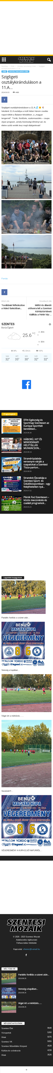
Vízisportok (6, 1033)
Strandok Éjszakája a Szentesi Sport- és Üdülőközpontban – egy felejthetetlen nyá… (37, 482)
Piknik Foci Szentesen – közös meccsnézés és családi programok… (36, 500)
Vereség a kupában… (10, 670)
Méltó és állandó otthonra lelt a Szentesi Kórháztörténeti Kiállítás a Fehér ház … (40, 310)
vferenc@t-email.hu (31, 949)
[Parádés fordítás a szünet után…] (23, 597)
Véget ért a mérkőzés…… (12, 716)
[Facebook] (4, 100)
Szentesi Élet (7, 1028)
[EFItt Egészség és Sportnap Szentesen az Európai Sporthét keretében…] (11, 426)
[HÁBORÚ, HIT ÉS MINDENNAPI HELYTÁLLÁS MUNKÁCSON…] (11, 445)
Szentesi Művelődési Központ (14, 1046)
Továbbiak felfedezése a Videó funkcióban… (13, 307)
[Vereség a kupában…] (23, 644)
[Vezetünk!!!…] (26, 753)
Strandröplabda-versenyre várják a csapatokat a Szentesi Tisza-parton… (36, 463)
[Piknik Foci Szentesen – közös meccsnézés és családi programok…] (11, 503)
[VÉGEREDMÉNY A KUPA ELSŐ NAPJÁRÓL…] (26, 821)
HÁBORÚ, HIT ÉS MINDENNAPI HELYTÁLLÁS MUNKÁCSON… (33, 444)
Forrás (4, 278)
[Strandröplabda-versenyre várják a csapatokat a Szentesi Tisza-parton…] (11, 464)
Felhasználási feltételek (26, 943)
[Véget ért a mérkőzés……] (26, 693)
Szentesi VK (6, 1042)
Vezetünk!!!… (7, 791)
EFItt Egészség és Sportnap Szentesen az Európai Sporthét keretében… (36, 424)
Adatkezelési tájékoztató (26, 940)
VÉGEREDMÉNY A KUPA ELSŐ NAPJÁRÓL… (21, 850)
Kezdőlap (4, 66)
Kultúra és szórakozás (11, 1051)
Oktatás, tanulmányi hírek (26, 66)
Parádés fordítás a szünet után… (15, 618)
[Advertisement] (26, 28)
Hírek (12, 66)
